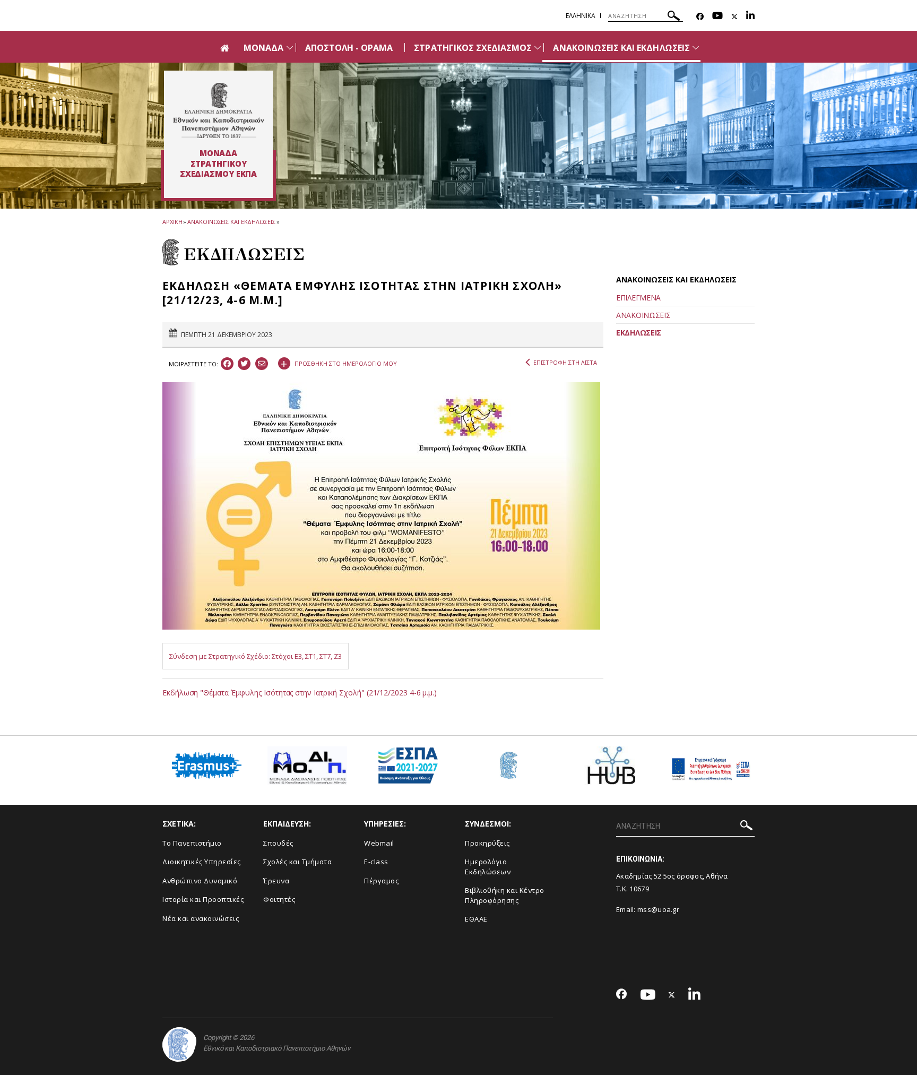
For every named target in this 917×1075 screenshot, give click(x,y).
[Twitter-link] (734, 16)
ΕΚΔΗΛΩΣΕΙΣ (638, 333)
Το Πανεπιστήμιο (192, 843)
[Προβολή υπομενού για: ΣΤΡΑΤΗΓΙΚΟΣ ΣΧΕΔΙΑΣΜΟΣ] (537, 47)
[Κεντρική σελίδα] (218, 110)
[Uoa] (179, 1044)
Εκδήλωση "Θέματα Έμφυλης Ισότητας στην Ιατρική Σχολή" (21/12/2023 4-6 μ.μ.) (299, 692)
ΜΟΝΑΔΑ (263, 48)
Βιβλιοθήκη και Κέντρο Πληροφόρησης (504, 895)
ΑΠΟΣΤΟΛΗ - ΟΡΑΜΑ (349, 48)
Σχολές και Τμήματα (297, 861)
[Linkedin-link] (750, 16)
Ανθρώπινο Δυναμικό (199, 880)
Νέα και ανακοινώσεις (200, 918)
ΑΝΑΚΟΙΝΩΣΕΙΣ (643, 315)
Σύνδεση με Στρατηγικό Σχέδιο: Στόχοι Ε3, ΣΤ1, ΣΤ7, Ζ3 (255, 656)
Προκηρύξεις (487, 843)
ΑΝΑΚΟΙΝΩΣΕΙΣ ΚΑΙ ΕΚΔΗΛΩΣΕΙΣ (621, 48)
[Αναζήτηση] (673, 17)
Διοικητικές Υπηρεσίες (201, 861)
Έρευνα (276, 880)
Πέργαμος (381, 880)
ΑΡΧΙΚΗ (172, 222)
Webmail (379, 843)
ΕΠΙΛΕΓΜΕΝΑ (638, 298)
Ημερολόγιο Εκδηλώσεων (488, 866)
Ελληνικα (580, 15)
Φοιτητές (279, 899)
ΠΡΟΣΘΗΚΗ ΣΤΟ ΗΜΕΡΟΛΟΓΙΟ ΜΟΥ (339, 362)
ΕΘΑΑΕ (476, 919)
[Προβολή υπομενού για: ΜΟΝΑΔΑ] (290, 47)
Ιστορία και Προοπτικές (203, 899)
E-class (376, 861)
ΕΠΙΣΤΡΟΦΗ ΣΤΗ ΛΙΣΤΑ (565, 362)
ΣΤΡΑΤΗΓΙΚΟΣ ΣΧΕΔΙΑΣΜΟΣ (473, 48)
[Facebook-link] (700, 16)
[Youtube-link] (717, 16)
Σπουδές (278, 843)
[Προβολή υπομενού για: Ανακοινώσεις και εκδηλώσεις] (696, 47)
